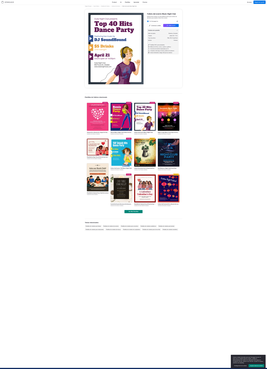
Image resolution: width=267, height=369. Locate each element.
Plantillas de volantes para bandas (166, 226)
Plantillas (127, 2)
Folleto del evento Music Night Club (143, 132)
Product (114, 2)
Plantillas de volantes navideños (170, 229)
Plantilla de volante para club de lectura (97, 193)
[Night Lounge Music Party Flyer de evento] (168, 117)
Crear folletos (96, 6)
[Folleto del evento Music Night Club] (145, 117)
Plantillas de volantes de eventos (111, 226)
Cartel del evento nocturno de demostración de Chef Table (121, 204)
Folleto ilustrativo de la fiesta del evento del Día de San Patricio (145, 168)
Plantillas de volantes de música (113, 229)
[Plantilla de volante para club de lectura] (97, 177)
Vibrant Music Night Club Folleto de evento (121, 132)
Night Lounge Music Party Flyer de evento (168, 132)
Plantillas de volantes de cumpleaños (131, 229)
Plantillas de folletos (105, 6)
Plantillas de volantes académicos (148, 226)
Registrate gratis (259, 2)
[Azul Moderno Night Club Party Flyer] (168, 153)
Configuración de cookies (240, 365)
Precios (145, 2)
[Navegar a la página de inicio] (7, 2)
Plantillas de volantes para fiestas (93, 226)
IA (120, 2)
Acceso (249, 2)
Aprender (136, 2)
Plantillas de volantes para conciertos (129, 226)
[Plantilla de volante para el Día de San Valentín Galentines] (145, 188)
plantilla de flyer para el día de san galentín (97, 157)
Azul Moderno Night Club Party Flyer (167, 168)
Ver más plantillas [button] (133, 211)
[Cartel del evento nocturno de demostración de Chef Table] (121, 188)
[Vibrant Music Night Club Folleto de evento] (121, 117)
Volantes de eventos (116, 6)
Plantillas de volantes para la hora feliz (151, 229)
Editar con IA (172, 25)
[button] (155, 25)
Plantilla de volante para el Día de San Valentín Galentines (145, 204)
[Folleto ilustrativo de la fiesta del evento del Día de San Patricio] (145, 153)
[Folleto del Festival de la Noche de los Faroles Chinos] (168, 188)
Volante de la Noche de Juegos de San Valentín (97, 132)
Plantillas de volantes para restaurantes (95, 229)
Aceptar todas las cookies (256, 365)
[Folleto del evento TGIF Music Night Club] (121, 153)
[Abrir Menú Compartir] (177, 21)
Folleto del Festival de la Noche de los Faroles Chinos (168, 204)
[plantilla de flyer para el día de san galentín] (97, 147)
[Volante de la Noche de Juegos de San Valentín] (97, 117)
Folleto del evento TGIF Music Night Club (121, 168)
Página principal (88, 6)
